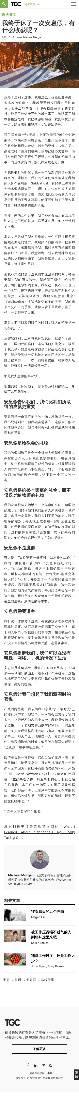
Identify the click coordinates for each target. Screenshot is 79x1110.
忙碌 (18, 980)
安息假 (31, 980)
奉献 (49, 1073)
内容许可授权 (37, 1073)
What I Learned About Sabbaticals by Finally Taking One (39, 832)
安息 (6, 980)
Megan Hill (38, 917)
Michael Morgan (32, 37)
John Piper (38, 966)
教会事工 (9, 14)
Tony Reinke (56, 966)
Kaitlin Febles (39, 942)
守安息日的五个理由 (47, 911)
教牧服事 (47, 980)
